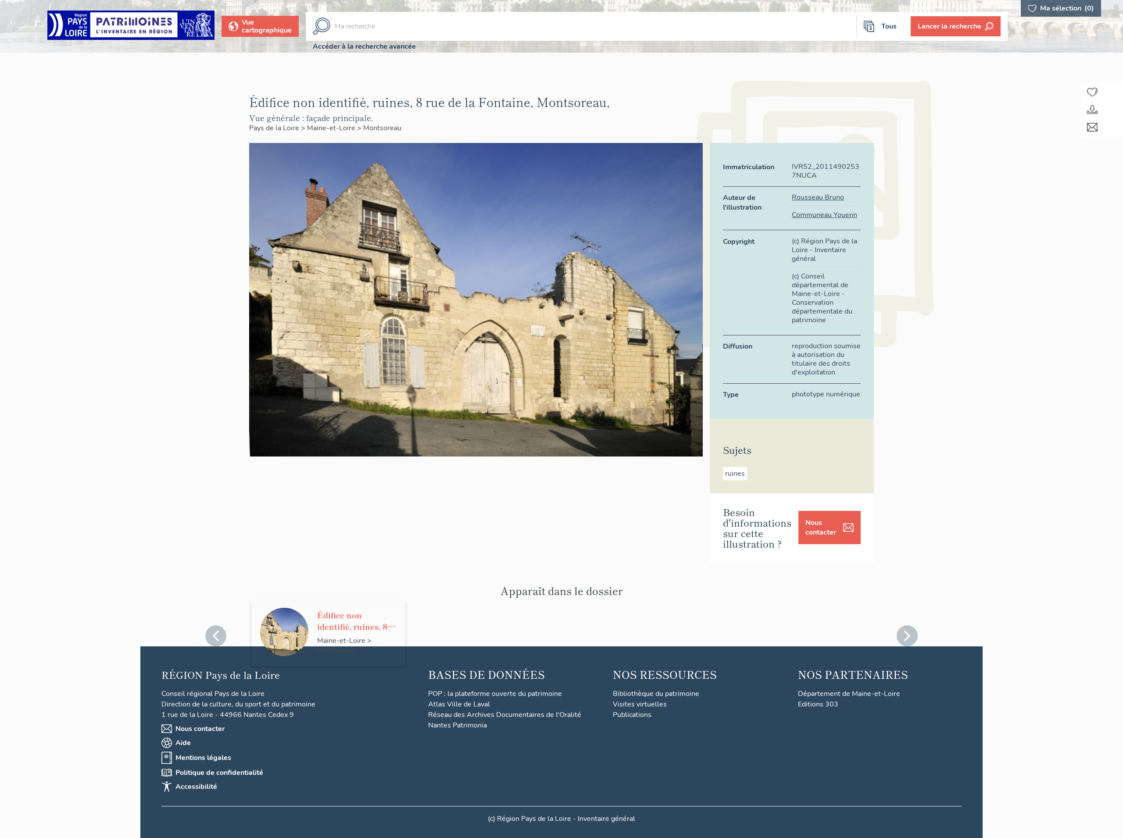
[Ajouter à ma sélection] (1092, 92)
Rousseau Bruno (818, 197)
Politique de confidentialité (219, 772)
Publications (632, 715)
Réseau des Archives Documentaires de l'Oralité (504, 715)
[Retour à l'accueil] (131, 27)
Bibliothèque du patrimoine (656, 694)
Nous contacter (820, 527)
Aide (183, 743)
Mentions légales (203, 758)
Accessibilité (196, 787)
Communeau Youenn (824, 215)
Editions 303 (818, 704)
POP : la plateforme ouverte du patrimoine (495, 694)
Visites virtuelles (640, 704)
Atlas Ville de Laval (459, 704)
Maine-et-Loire (332, 128)
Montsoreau (382, 128)
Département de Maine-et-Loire (849, 694)
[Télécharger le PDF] (1092, 109)
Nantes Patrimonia (457, 725)
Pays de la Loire (275, 128)
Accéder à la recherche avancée (364, 46)
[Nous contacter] (1092, 127)
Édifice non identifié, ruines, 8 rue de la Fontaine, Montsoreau (353, 620)
